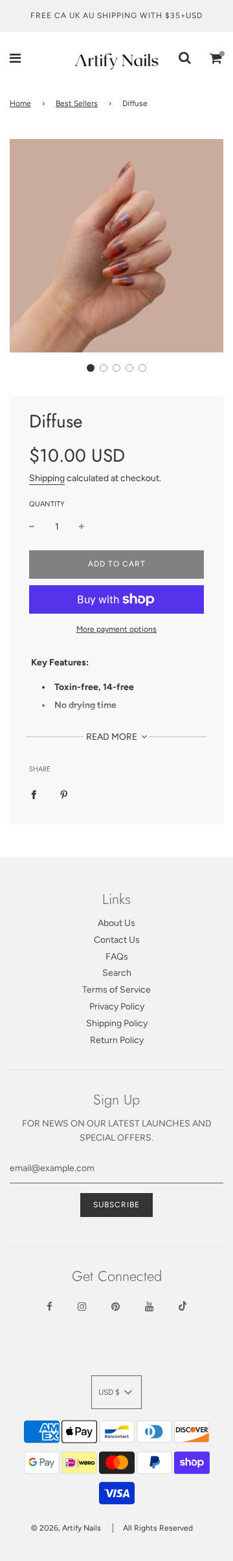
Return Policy (117, 1040)
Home (20, 103)
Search (116, 972)
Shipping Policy (117, 1023)
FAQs (116, 956)
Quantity (47, 504)
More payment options (116, 629)
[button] (90, 368)
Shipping (47, 478)
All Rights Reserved (158, 1528)
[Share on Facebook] (33, 795)
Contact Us (117, 939)
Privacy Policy (116, 1006)
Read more (112, 736)
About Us (116, 923)
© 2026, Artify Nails (66, 1528)
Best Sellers (77, 103)
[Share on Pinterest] (64, 795)
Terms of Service (116, 989)
